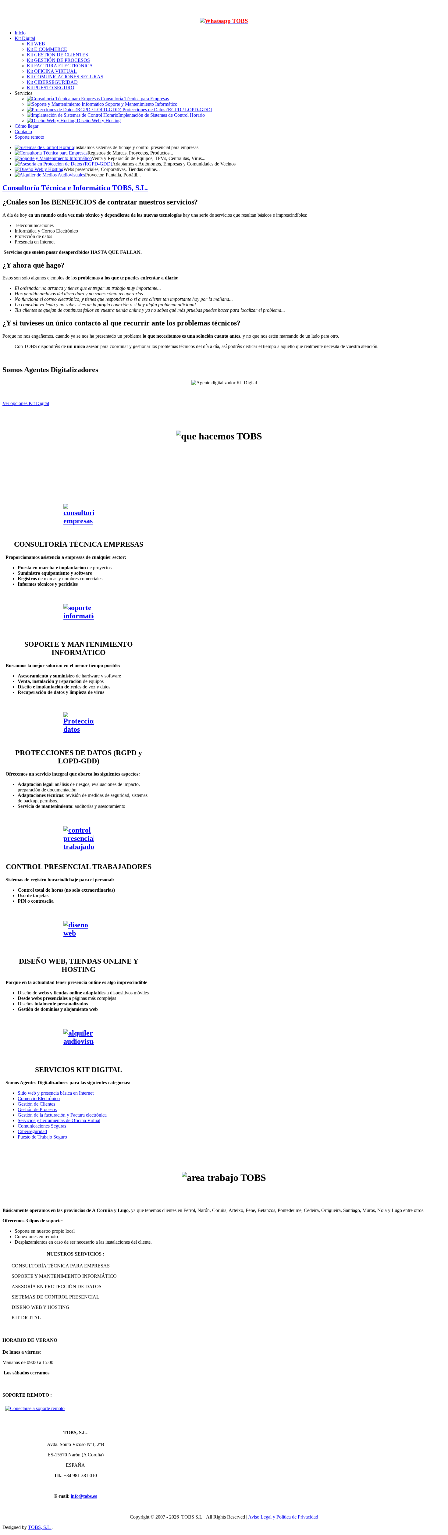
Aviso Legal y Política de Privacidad (283, 1516)
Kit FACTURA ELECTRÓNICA (60, 65)
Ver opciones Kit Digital (25, 403)
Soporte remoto (29, 137)
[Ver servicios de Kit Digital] (78, 1044)
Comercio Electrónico (39, 1098)
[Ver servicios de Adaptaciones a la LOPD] (78, 727)
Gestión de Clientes (36, 1104)
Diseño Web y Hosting (98, 120)
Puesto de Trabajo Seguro (42, 1136)
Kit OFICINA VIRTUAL (52, 71)
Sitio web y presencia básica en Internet (56, 1093)
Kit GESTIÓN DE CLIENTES (57, 54)
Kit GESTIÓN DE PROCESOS (58, 60)
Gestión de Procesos (37, 1109)
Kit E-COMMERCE (47, 49)
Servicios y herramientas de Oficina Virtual (59, 1120)
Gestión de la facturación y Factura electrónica (62, 1114)
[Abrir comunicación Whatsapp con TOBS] (224, 21)
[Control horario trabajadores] (78, 841)
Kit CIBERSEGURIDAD (52, 82)
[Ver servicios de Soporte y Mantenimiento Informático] (78, 619)
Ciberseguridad (32, 1131)
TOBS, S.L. (40, 1527)
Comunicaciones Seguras (42, 1125)
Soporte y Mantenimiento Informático (140, 104)
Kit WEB (36, 43)
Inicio (20, 32)
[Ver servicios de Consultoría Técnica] (78, 519)
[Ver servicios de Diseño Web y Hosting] (78, 936)
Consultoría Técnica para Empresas (134, 98)
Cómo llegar (26, 126)
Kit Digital (25, 38)
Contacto (23, 131)
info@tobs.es (84, 1496)
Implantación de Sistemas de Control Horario (161, 115)
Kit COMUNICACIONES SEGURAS (65, 76)
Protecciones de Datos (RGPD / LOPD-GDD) (166, 109)
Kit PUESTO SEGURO (50, 87)
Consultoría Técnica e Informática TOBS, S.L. (75, 188)
